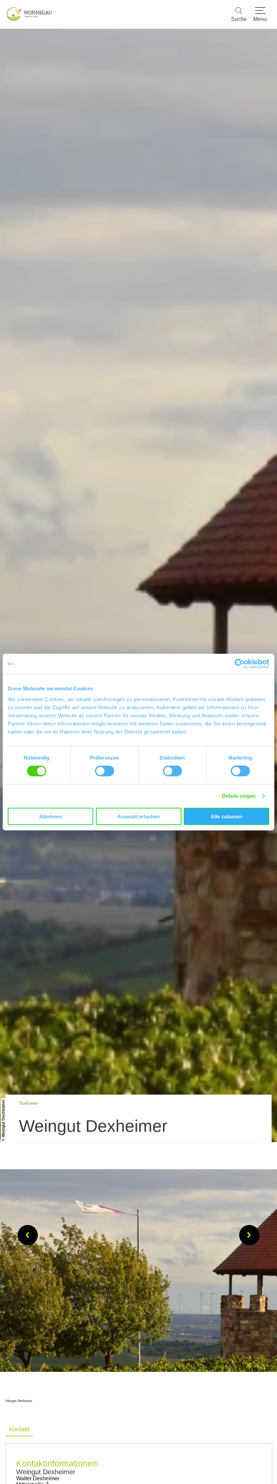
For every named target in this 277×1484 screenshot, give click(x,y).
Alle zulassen (226, 816)
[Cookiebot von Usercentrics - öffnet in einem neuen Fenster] (239, 664)
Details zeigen (238, 796)
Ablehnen (50, 816)
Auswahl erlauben (138, 816)
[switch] (104, 771)
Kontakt (19, 1429)
